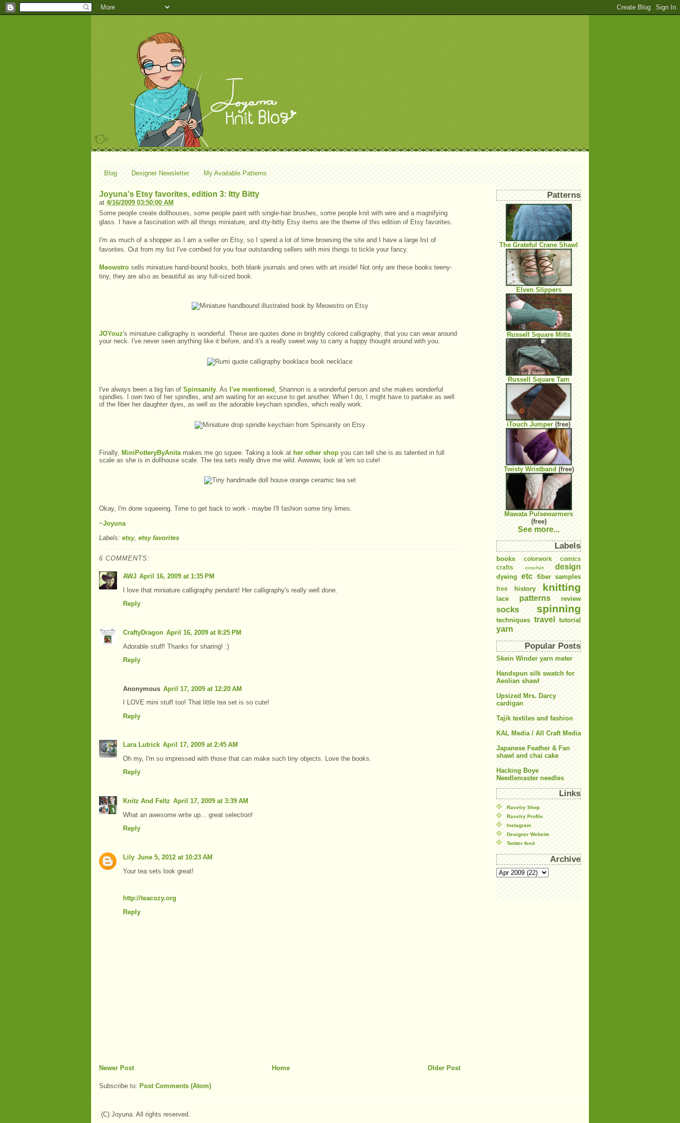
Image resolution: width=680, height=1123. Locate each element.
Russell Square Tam (538, 379)
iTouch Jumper (530, 424)
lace (502, 598)
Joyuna (114, 523)
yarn (504, 629)
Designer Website (528, 834)
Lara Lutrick (141, 744)
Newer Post (116, 1068)
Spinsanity (199, 389)
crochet (534, 567)
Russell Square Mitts (538, 334)
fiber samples (559, 576)
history (525, 588)
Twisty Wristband (530, 469)
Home (281, 1068)
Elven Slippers (539, 289)
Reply (131, 603)
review (571, 598)
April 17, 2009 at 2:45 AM (200, 744)
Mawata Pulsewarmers (538, 514)
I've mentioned (252, 389)
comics (570, 559)
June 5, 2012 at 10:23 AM (175, 857)
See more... (539, 529)
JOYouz (111, 333)
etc (527, 576)
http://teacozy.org (149, 898)
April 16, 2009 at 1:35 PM (177, 576)
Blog (110, 173)
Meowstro (114, 267)
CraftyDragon (143, 632)
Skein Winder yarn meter (534, 658)
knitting (562, 587)
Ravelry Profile (525, 816)
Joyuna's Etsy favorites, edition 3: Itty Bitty (179, 194)
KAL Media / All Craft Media (538, 733)
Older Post (444, 1068)
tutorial (570, 620)
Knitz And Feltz (146, 801)
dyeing (506, 576)
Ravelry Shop (523, 807)
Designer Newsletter (160, 173)
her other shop (316, 452)
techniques (513, 620)
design (568, 566)
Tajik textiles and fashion (534, 718)
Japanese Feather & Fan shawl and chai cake (533, 751)
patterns (535, 598)
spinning (559, 608)
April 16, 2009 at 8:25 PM (203, 632)
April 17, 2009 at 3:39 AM (210, 801)
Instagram (519, 825)
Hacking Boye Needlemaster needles (530, 774)
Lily (128, 857)
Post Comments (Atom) (175, 1086)
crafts (504, 567)
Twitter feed (521, 843)
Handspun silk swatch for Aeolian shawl (535, 677)
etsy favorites (158, 538)
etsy (128, 538)
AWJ (129, 576)
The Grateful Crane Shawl (538, 245)
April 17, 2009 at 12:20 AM (202, 689)
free (502, 588)
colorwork (538, 559)
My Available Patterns (235, 173)
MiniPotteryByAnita (151, 452)
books (505, 558)
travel (544, 619)
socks (507, 609)
